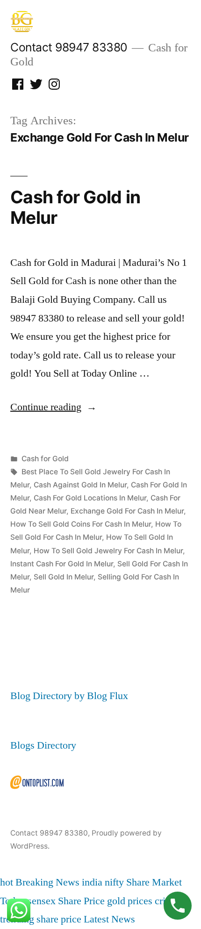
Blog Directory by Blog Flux (69, 695)
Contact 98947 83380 (68, 47)
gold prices (129, 901)
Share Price (81, 901)
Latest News (109, 919)
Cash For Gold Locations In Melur (90, 497)
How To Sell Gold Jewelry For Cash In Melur (108, 550)
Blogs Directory (43, 745)
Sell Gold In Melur (63, 576)
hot (6, 882)
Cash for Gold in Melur (75, 207)
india (92, 882)
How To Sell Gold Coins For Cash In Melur (80, 524)
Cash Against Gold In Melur (80, 484)
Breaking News (47, 882)
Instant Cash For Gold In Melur (61, 563)
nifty (114, 882)
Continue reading (53, 407)
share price (58, 919)
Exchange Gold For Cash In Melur (127, 511)
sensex (42, 901)
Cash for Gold (45, 458)
